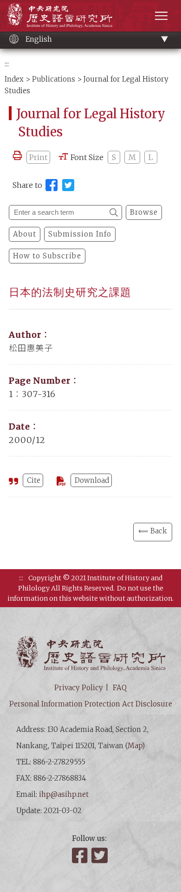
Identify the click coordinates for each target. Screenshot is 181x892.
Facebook (81, 855)
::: (7, 63)
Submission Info (79, 234)
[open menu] (161, 15)
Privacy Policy (78, 687)
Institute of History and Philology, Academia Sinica (59, 15)
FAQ (120, 687)
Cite (33, 480)
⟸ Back (152, 530)
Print (38, 157)
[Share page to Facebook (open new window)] (51, 185)
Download (92, 480)
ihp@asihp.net (64, 794)
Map (135, 745)
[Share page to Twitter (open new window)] (68, 185)
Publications (53, 79)
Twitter (100, 855)
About (24, 234)
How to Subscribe (47, 255)
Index (14, 79)
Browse (144, 212)
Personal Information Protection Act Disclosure (90, 703)
